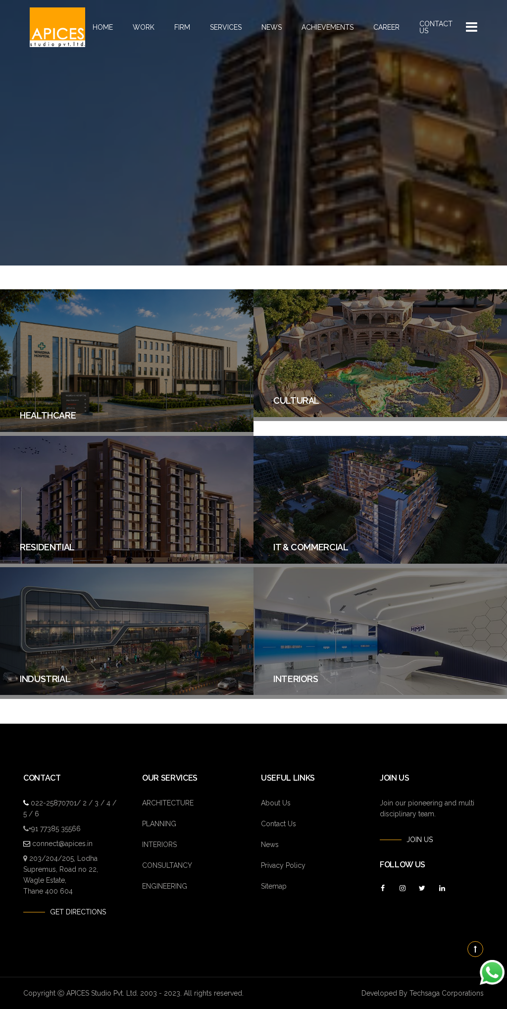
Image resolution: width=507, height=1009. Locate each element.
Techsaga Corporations (446, 993)
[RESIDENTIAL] (127, 561)
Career (386, 27)
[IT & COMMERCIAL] (380, 561)
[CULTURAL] (380, 415)
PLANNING (159, 824)
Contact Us (436, 27)
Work (143, 27)
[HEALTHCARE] (127, 429)
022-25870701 (54, 803)
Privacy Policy (283, 865)
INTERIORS (159, 845)
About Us (276, 803)
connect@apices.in (62, 844)
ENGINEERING (164, 886)
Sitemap (274, 886)
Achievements (328, 27)
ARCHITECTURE (168, 803)
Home (103, 27)
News (271, 27)
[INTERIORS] (380, 692)
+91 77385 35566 (55, 829)
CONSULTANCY (167, 865)
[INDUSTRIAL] (127, 692)
